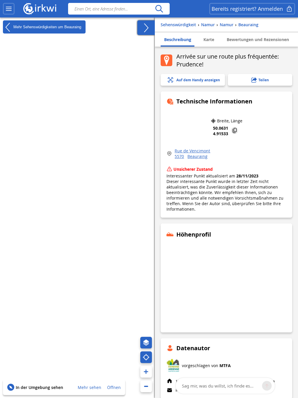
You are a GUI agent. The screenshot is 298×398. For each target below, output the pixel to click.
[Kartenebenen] (146, 342)
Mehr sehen (89, 387)
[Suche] (159, 8)
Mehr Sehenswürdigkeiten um (46, 26)
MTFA (225, 365)
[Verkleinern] (146, 386)
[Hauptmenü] (9, 9)
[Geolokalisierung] (146, 357)
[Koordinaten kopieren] (234, 131)
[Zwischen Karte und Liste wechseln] (146, 27)
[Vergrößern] (146, 372)
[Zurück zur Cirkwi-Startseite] (39, 9)
